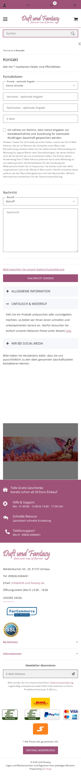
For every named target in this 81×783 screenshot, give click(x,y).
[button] (27, 5)
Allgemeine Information (30, 291)
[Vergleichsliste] (51, 5)
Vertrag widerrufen (40, 750)
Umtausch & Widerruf (29, 304)
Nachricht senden (41, 278)
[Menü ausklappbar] (5, 19)
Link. (69, 331)
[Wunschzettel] (74, 5)
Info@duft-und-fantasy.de (27, 583)
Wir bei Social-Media (27, 343)
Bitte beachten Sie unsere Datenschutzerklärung (33, 269)
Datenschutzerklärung (61, 682)
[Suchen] (74, 33)
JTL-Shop (46, 768)
